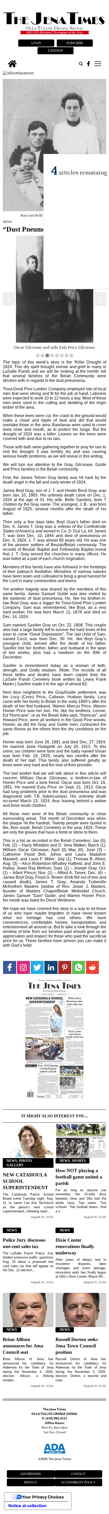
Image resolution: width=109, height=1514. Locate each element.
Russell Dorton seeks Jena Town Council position (77, 1346)
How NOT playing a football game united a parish (79, 1177)
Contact (78, 1474)
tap (97, 63)
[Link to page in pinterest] (64, 967)
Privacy (30, 1482)
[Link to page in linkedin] (50, 967)
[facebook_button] (88, 64)
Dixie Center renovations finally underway (75, 1246)
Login (36, 43)
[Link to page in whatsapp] (78, 967)
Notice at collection (27, 1505)
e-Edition (55, 50)
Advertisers (30, 1474)
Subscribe (74, 43)
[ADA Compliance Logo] (54, 1454)
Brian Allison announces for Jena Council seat (23, 1346)
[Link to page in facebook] (9, 967)
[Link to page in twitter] (37, 967)
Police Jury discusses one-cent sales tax (24, 1243)
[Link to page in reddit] (92, 967)
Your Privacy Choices (43, 1496)
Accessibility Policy (78, 1482)
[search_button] (80, 64)
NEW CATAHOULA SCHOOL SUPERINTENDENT (25, 1181)
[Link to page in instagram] (23, 967)
